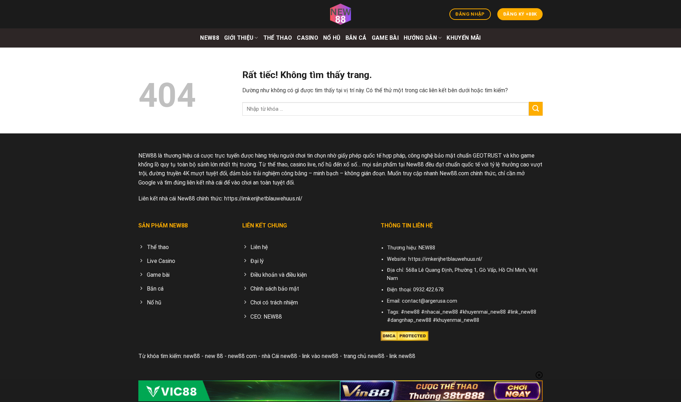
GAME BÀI (385, 37)
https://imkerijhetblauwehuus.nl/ (263, 198)
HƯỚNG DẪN (420, 37)
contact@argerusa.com (429, 301)
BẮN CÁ (356, 37)
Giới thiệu (238, 37)
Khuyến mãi (464, 37)
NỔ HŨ (331, 37)
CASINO (307, 37)
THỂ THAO (277, 37)
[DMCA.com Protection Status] (404, 335)
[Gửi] (536, 109)
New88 (209, 37)
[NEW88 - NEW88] (340, 14)
